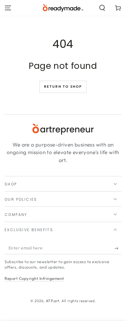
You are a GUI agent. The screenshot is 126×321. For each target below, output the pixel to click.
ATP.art (52, 300)
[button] (102, 8)
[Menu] (8, 8)
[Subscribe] (117, 248)
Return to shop (63, 86)
